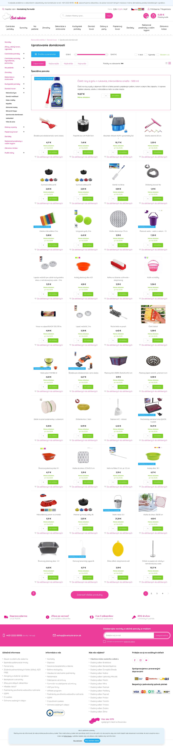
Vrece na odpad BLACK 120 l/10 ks (48, 326)
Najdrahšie (68, 63)
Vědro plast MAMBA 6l (48, 373)
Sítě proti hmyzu (11, 111)
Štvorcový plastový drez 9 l (48, 468)
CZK (115, 9)
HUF (125, 9)
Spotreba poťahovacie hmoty (16, 662)
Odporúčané (38, 63)
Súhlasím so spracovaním (121, 641)
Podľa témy (9, 153)
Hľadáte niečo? (10, 686)
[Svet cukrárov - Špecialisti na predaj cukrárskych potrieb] (14, 16)
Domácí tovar (10, 89)
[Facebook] (134, 660)
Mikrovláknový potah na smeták (49, 515)
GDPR (6, 693)
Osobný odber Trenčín (99, 701)
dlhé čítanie (68, 736)
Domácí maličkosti (12, 96)
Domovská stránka (38, 40)
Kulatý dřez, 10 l (153, 468)
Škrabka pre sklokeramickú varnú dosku (49, 136)
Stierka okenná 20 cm (153, 136)
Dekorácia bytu (11, 93)
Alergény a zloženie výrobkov (16, 676)
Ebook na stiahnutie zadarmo (16, 659)
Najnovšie (82, 63)
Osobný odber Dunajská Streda (103, 669)
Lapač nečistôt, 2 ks (83, 326)
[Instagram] (140, 660)
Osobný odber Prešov (99, 697)
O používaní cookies (55, 701)
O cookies (8, 697)
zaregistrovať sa (162, 635)
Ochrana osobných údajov (15, 700)
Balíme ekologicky (54, 669)
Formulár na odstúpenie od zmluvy (61, 683)
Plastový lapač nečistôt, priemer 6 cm (153, 373)
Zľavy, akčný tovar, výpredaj (12, 48)
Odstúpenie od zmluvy (56, 680)
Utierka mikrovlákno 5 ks (48, 231)
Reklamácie (52, 676)
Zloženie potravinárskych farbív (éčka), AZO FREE (22, 671)
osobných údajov (129, 641)
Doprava (50, 662)
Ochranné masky (11, 107)
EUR (120, 9)
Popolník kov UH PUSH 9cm (83, 136)
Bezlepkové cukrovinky (13, 679)
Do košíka (115, 96)
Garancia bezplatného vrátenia (60, 666)
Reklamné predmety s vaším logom (13, 142)
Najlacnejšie (54, 63)
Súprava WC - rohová (118, 419)
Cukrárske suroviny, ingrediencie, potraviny (12, 60)
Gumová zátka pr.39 (83, 185)
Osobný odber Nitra (98, 683)
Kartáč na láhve (118, 185)
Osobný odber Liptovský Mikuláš (103, 676)
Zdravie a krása (11, 148)
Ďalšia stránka (168, 593)
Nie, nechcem (77, 741)
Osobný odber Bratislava (100, 662)
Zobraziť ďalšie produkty (90, 594)
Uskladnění (9, 118)
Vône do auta (10, 122)
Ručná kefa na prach (118, 326)
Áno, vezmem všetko (92, 741)
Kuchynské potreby (12, 84)
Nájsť (109, 16)
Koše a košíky (10, 100)
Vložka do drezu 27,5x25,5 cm (83, 468)
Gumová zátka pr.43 (48, 185)
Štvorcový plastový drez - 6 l (48, 561)
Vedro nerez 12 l (118, 515)
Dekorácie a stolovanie (9, 78)
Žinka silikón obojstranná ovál (118, 561)
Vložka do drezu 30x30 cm (153, 515)
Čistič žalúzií (153, 326)
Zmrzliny (8, 72)
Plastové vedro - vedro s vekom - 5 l (153, 231)
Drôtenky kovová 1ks (153, 185)
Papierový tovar (11, 132)
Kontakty (51, 659)
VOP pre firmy (53, 687)
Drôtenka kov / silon (83, 419)
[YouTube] (146, 660)
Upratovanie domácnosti (14, 114)
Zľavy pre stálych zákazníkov (16, 683)
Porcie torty (9, 666)
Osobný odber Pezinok (99, 687)
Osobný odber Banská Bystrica (103, 666)
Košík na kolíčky (153, 277)
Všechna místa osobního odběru (104, 659)
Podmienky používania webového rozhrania (22, 690)
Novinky (8, 42)
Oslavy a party (11, 127)
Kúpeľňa (9, 104)
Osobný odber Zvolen (99, 708)
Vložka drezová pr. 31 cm (118, 231)
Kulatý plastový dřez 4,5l (83, 277)
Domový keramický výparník (83, 561)
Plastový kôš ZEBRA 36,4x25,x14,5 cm (118, 373)
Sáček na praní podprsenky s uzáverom (48, 419)
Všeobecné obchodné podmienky (61, 673)
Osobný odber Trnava (99, 704)
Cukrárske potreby (12, 54)
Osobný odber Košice (99, 673)
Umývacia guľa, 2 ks (83, 231)
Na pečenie (9, 68)
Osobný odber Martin (99, 680)
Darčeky (8, 136)
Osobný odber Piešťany (100, 690)
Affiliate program (54, 690)
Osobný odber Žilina (98, 711)
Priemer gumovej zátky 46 (83, 515)
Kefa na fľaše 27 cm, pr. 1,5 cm (118, 468)
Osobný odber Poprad (99, 694)
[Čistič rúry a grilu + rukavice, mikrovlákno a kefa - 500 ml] (54, 92)
